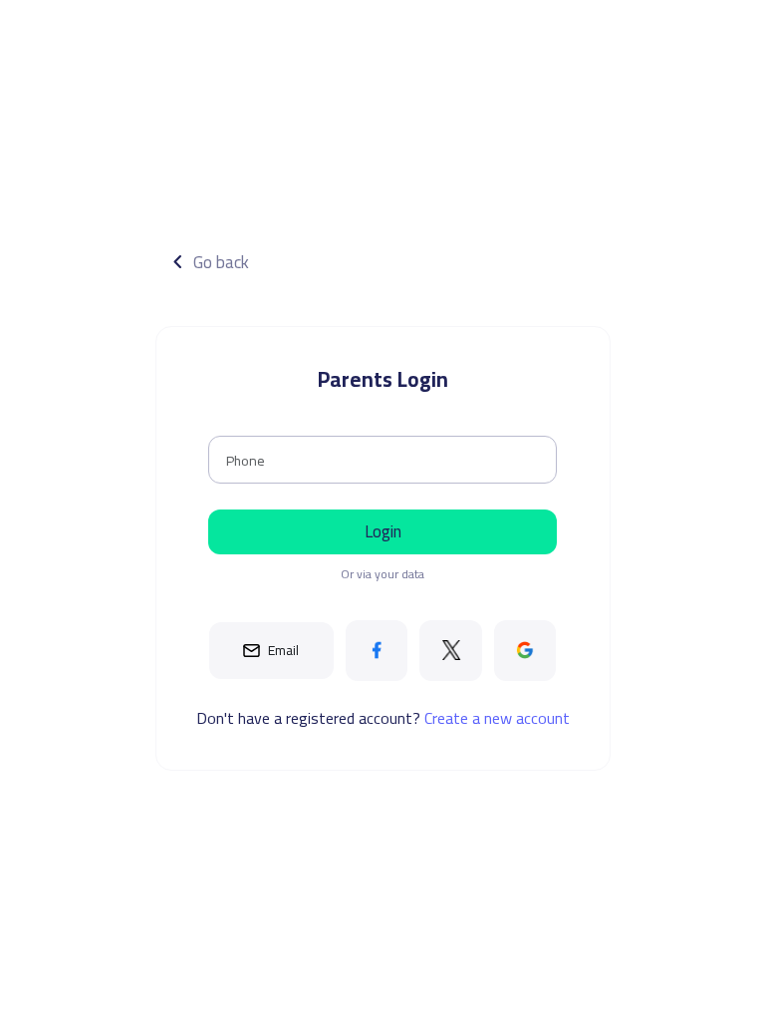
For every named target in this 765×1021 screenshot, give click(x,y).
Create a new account (497, 718)
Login (383, 531)
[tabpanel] (382, 495)
